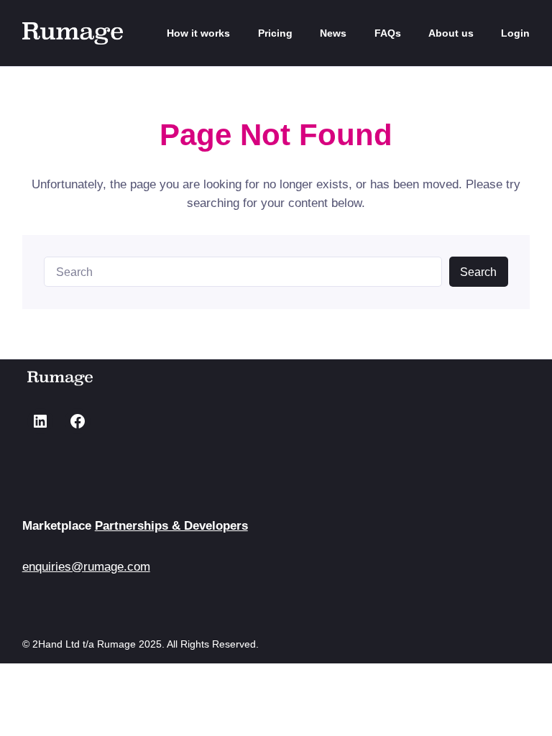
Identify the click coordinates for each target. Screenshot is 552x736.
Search (478, 272)
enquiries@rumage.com (86, 566)
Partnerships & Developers (171, 525)
